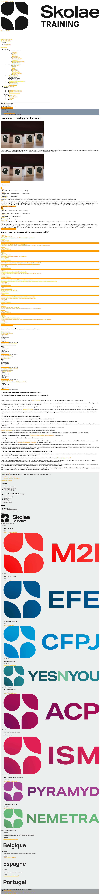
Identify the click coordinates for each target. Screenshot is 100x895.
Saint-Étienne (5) (32, 204)
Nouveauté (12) (13, 190)
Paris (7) (95, 203)
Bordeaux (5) (37, 202)
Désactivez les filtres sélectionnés (8, 206)
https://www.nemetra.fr (9, 808)
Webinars (11, 98)
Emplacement (4, 106)
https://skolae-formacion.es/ (10, 857)
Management (15, 70)
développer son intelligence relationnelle (27, 442)
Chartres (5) (67, 202)
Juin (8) (35, 199)
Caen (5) (59, 202)
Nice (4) (76, 203)
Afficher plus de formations (7, 325)
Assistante (14, 52)
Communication (16, 57)
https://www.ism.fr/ (8, 735)
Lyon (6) (33, 203)
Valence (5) (75, 204)
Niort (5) (81, 203)
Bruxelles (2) (52, 202)
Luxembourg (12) (24, 203)
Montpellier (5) (46, 203)
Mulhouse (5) (55, 203)
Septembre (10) (55, 199)
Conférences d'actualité (9, 86)
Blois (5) (30, 202)
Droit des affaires (16, 62)
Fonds (13, 68)
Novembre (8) (63, 199)
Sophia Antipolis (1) (43, 204)
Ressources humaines (17, 73)
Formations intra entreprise (15, 91)
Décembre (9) (72, 199)
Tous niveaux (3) (26, 193)
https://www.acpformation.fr (10, 693)
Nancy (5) (62, 203)
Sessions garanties (13, 83)
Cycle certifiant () (6, 216)
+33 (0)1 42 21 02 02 (5, 40)
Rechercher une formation (7, 103)
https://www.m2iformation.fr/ (10, 532)
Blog (10, 99)
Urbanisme (14, 74)
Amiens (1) (16, 202)
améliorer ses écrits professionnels (63, 457)
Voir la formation (4, 342)
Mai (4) (30, 199)
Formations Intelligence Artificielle (17, 81)
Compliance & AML (17, 58)
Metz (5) (39, 203)
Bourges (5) (45, 202)
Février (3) (11, 199)
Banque (14, 54)
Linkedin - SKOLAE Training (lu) (11, 478)
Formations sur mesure (14, 93)
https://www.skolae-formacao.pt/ (11, 875)
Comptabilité (15, 60)
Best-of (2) (5, 190)
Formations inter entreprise (15, 90)
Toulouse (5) (61, 204)
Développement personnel (18, 61)
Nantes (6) (69, 203)
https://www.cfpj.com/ (9, 625)
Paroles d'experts (13, 96)
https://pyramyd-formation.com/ (11, 781)
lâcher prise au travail (28, 409)
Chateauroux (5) (75, 202)
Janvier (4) (5, 199)
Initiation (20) (5, 193)
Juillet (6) (41, 199)
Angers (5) (23, 202)
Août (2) (47, 199)
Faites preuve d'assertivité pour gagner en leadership (42, 435)
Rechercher (9, 107)
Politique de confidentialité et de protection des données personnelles (19, 891)
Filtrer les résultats (5, 182)
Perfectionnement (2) (15, 193)
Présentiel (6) (5, 196)
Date (2, 104)
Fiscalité (14, 66)
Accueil (5, 111)
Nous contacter (7, 44)
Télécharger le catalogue (6, 39)
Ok (1, 207)
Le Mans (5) (10, 203)
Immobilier (14, 69)
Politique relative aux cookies (10, 893)
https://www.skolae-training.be (11, 839)
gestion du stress (36, 400)
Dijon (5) (83, 202)
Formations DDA (13, 82)
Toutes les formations (14, 75)
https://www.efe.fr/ (8, 580)
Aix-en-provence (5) (7, 202)
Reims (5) (10, 204)
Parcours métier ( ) (16, 216)
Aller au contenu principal (7, 1)
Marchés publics (16, 72)
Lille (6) (17, 203)
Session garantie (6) (23, 190)
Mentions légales (7, 890)
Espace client (4, 47)
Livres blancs (12, 95)
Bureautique (15, 56)
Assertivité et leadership (6, 430)
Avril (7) (24, 199)
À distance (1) (89, 204)
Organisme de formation (9, 113)
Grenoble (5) (90, 202)
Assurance (14, 53)
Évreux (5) (82, 204)
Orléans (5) (88, 203)
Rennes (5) (17, 204)
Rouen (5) (23, 204)
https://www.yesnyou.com (10, 665)
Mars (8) (18, 199)
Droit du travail (15, 65)
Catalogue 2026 (13, 85)
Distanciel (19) (13, 196)
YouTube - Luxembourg (9, 476)
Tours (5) (68, 204)
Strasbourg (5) (52, 204)
